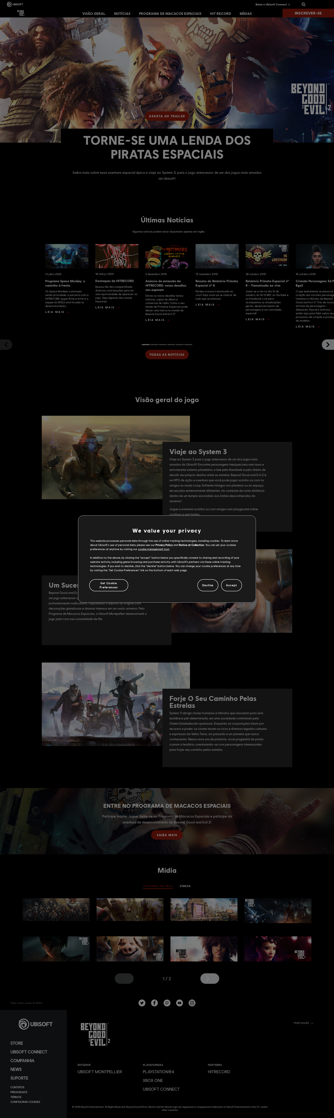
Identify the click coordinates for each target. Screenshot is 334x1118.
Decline (207, 585)
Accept (231, 585)
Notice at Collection (191, 544)
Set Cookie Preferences (109, 585)
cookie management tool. (154, 549)
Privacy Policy (164, 544)
